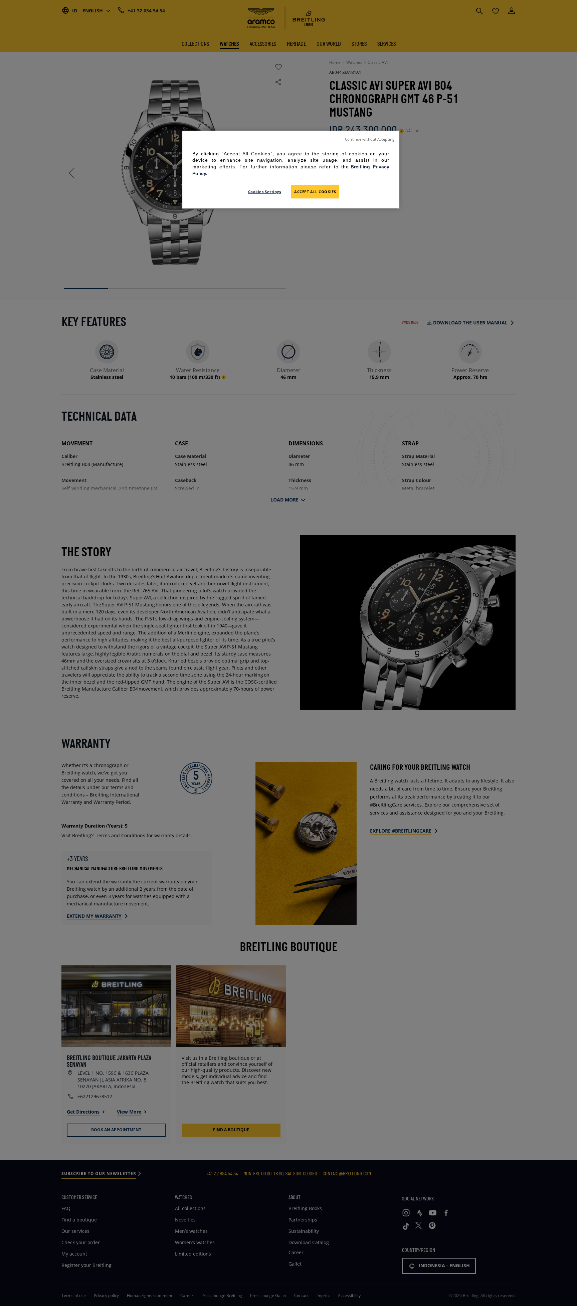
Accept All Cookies (315, 191)
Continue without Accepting (369, 139)
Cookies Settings (264, 191)
